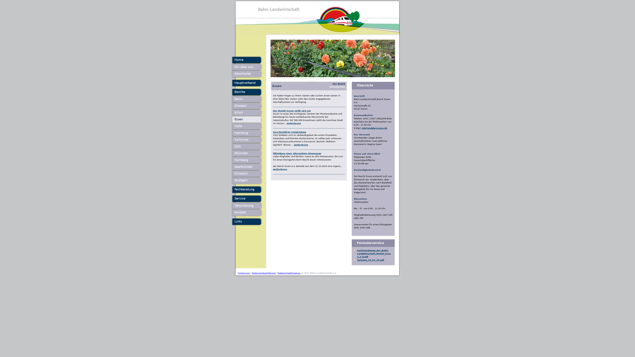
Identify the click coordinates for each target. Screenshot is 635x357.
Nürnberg (241, 160)
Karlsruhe (241, 139)
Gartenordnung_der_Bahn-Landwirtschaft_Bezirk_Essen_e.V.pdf (374, 253)
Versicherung (244, 205)
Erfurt (238, 112)
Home (238, 59)
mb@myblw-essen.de (374, 128)
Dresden (240, 105)
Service (239, 198)
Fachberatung (244, 189)
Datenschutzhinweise (288, 273)
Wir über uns (243, 67)
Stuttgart (241, 180)
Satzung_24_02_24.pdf (370, 260)
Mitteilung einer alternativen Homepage (297, 153)
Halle (238, 126)
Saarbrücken (243, 166)
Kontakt (240, 212)
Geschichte (242, 73)
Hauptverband (244, 82)
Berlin (238, 99)
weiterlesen (294, 123)
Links (238, 221)
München (241, 153)
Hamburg (241, 133)
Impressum (244, 273)
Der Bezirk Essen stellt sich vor (292, 111)
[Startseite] (317, 18)
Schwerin (241, 173)
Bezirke (239, 92)
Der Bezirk (339, 83)
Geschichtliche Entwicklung (289, 132)
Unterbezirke (337, 87)
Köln (237, 146)
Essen (238, 119)
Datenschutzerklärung (264, 273)
